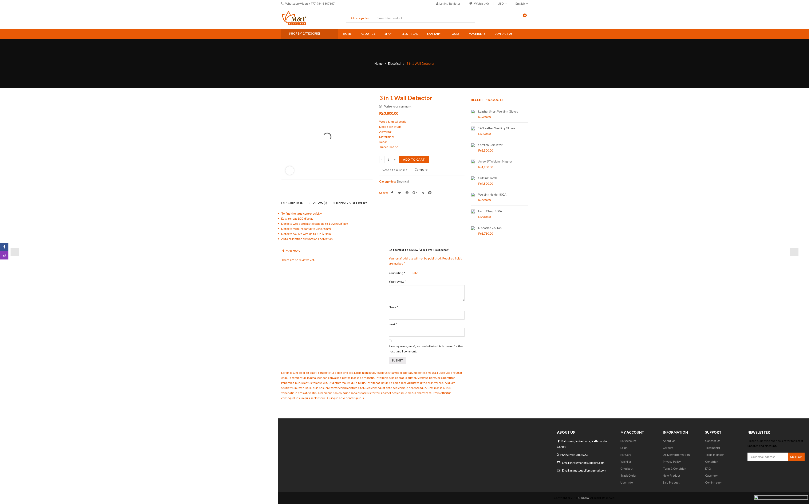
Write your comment (397, 106)
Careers (668, 447)
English (520, 3)
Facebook (392, 192)
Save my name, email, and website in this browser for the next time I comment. (426, 348)
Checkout (627, 468)
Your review (397, 281)
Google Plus (414, 192)
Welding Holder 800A (492, 194)
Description (292, 203)
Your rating (397, 273)
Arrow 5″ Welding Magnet (495, 161)
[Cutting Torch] (473, 181)
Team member (714, 454)
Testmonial (712, 447)
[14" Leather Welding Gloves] (473, 131)
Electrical (394, 63)
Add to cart (414, 159)
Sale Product (671, 482)
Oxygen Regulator (490, 144)
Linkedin (422, 192)
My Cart (625, 454)
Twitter (399, 192)
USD (501, 3)
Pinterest (407, 192)
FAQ (708, 468)
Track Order (628, 475)
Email (393, 324)
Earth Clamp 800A (490, 211)
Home (378, 63)
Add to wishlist (396, 170)
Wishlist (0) (481, 3)
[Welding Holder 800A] (473, 197)
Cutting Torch (487, 178)
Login (624, 447)
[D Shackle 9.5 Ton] (473, 231)
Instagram (4, 255)
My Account (628, 440)
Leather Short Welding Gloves (498, 111)
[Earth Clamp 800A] (473, 214)
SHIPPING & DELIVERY (349, 203)
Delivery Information (676, 454)
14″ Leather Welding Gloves (496, 128)
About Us (669, 440)
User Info (626, 482)
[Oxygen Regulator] (473, 147)
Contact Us (712, 440)
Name (393, 307)
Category (711, 475)
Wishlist (625, 461)
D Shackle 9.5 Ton (490, 228)
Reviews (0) (318, 203)
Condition (711, 461)
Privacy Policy (672, 461)
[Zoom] (289, 170)
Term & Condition (674, 468)
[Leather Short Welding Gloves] (473, 114)
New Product (671, 475)
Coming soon (713, 482)
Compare (421, 169)
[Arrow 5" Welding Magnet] (473, 164)
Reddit (430, 192)
